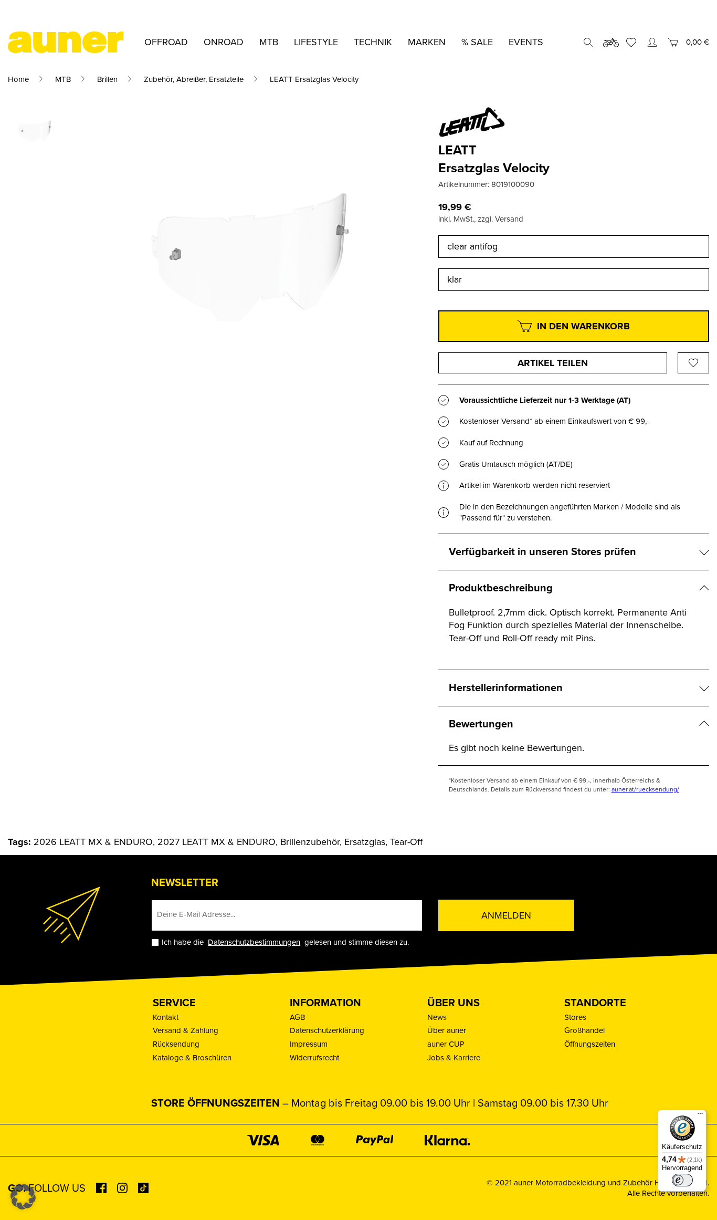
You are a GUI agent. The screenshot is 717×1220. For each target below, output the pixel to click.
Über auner (446, 1030)
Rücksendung (176, 1044)
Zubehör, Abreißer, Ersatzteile (194, 79)
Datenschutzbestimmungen (254, 942)
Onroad (224, 42)
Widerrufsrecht (314, 1057)
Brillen (107, 79)
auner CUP (446, 1044)
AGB (297, 1017)
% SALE (477, 42)
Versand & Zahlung (185, 1030)
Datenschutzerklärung (327, 1030)
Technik (373, 42)
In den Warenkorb (583, 326)
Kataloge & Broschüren (192, 1057)
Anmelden (506, 915)
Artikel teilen (553, 363)
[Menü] (700, 1116)
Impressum (309, 1044)
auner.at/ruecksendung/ (645, 789)
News (437, 1017)
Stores (575, 1017)
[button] (23, 1197)
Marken (427, 42)
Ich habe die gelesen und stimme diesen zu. (285, 942)
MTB (63, 79)
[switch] (682, 1180)
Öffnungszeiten (589, 1044)
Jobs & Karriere (453, 1057)
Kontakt (165, 1017)
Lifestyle (316, 42)
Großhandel (584, 1030)
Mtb (268, 42)
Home (18, 79)
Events (526, 42)
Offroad (166, 42)
